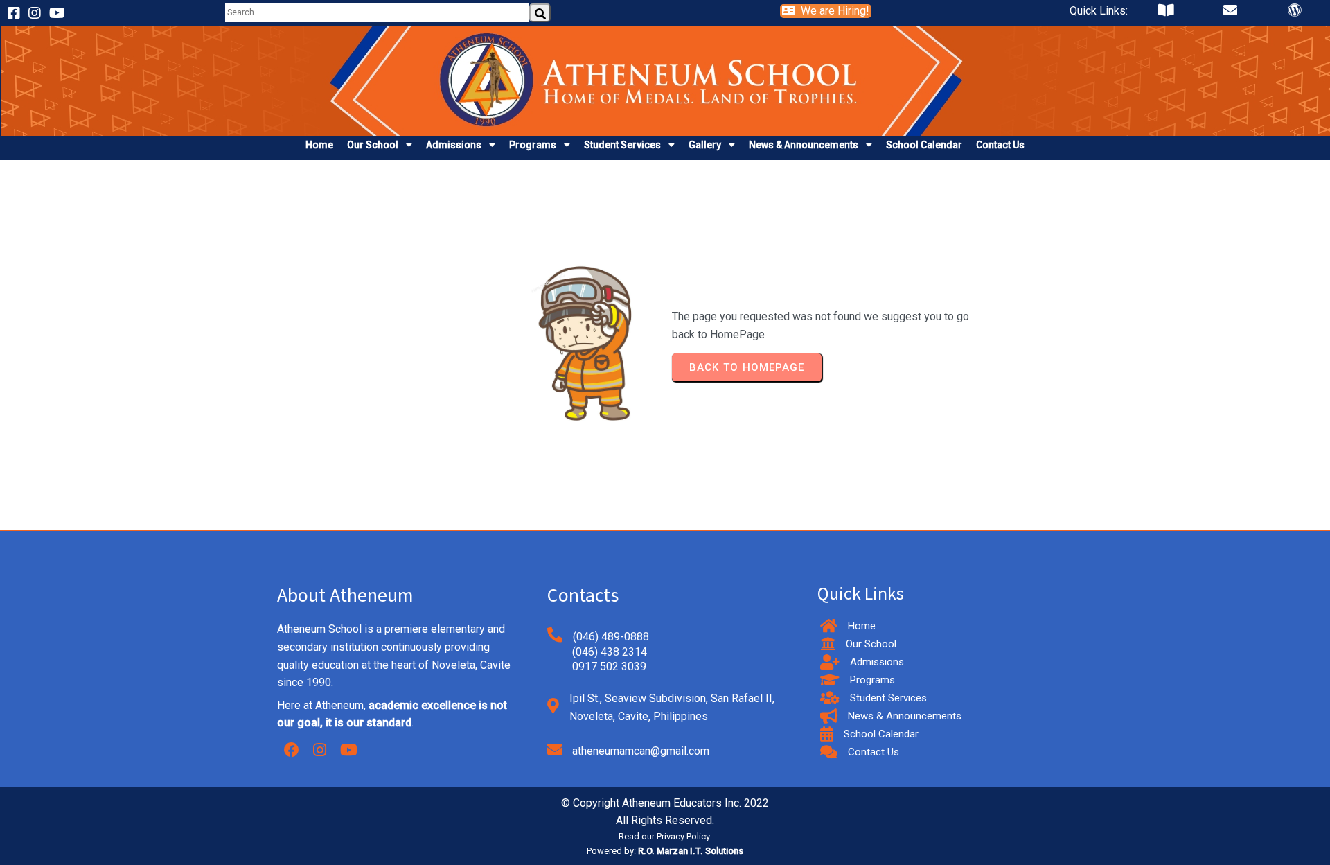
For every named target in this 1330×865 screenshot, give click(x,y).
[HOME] (665, 126)
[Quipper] (1166, 13)
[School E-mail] (1230, 13)
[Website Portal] (1295, 13)
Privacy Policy (683, 836)
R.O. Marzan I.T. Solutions (690, 851)
